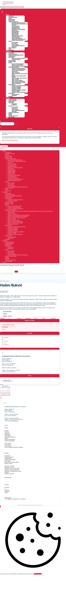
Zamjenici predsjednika (10, 459)
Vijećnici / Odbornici (9, 473)
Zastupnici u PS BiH (9, 466)
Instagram (6, 344)
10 (0, 392)
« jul (1, 398)
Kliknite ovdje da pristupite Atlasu (10, 140)
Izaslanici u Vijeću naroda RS (12, 469)
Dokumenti (7, 433)
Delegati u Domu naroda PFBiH (12, 468)
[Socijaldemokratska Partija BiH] (2, 9)
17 (0, 393)
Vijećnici (5, 313)
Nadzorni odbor (8, 463)
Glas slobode (8, 435)
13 (5, 392)
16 (9, 392)
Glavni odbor (8, 460)
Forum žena (7, 444)
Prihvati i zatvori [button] (38, 573)
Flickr (5, 342)
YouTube (6, 341)
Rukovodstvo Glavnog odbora (12, 462)
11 (2, 392)
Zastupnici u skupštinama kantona (13, 471)
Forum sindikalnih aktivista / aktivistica (14, 447)
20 (5, 393)
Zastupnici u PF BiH (9, 467)
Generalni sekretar (9, 457)
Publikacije (7, 434)
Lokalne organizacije (10, 440)
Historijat (7, 431)
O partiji (6, 430)
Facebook (6, 337)
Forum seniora (8, 446)
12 (3, 392)
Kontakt (6, 438)
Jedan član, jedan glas (10, 437)
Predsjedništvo (8, 458)
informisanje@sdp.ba (10, 371)
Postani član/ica (8, 477)
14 (6, 392)
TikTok (6, 492)
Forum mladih (8, 443)
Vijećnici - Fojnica (7, 316)
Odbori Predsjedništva (10, 439)
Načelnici (7, 472)
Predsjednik (7, 455)
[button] (3, 7)
